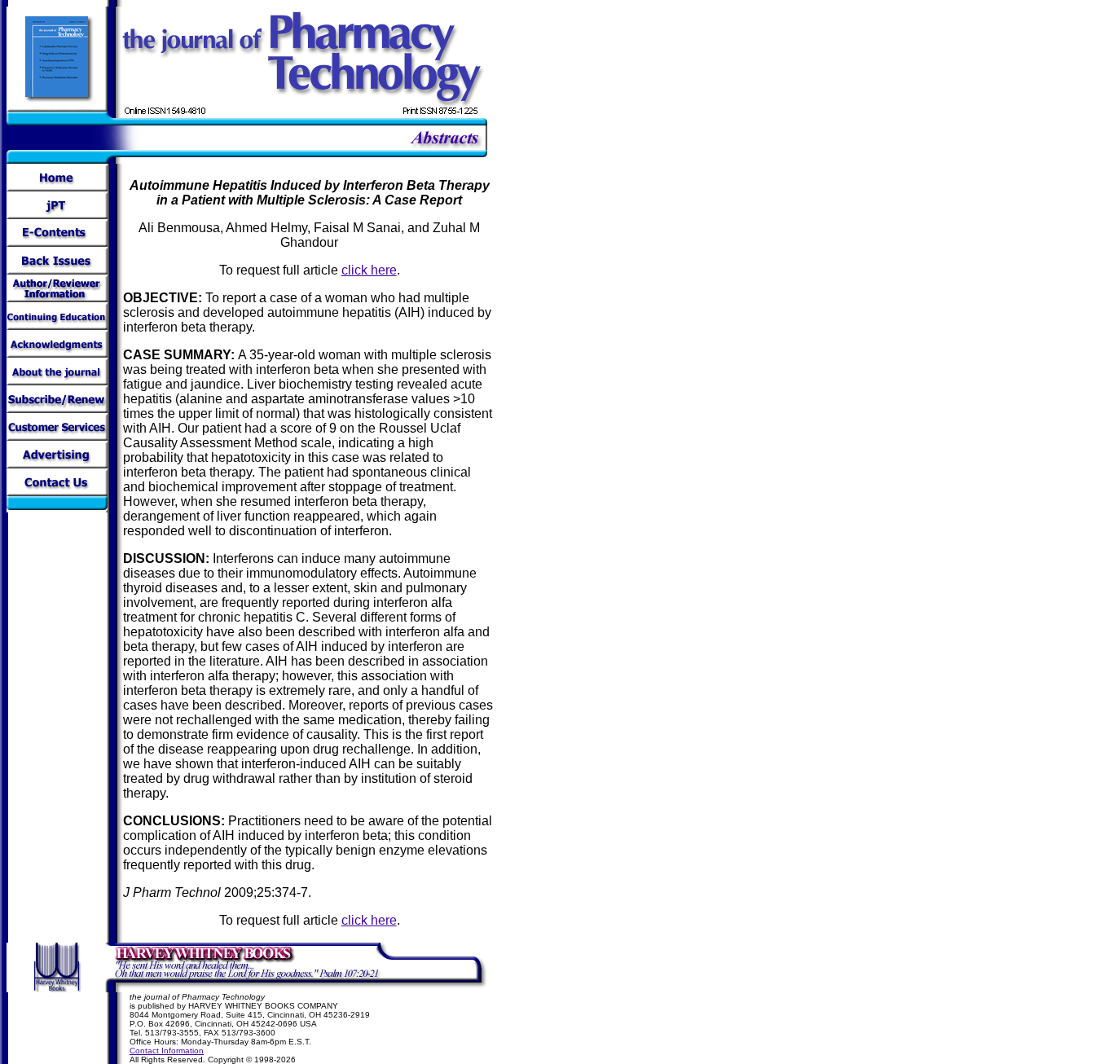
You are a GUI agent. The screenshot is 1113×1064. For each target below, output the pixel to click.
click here (369, 270)
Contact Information (167, 1050)
